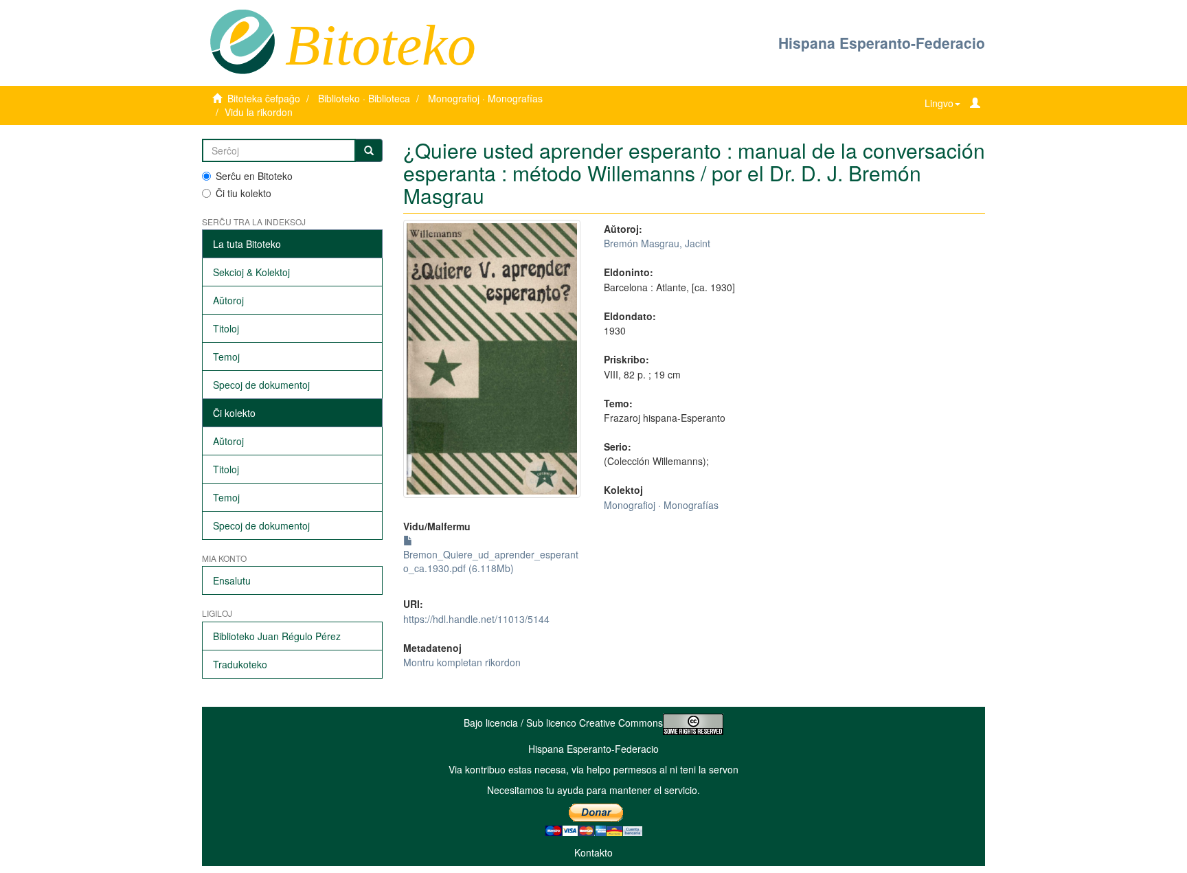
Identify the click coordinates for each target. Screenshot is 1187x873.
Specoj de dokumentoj (261, 385)
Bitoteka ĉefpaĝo (263, 98)
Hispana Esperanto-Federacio (881, 42)
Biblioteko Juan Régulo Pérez (277, 636)
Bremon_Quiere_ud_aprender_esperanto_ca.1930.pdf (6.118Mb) (490, 561)
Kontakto (593, 852)
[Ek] (369, 150)
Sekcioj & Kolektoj (251, 272)
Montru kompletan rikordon (462, 662)
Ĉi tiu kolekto (243, 193)
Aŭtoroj (228, 300)
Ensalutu (232, 580)
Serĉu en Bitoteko (254, 176)
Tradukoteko (240, 664)
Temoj (226, 356)
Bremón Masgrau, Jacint (657, 243)
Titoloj (226, 328)
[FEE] (242, 40)
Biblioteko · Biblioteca (364, 98)
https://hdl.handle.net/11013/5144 (476, 619)
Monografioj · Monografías (485, 98)
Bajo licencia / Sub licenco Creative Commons (563, 722)
